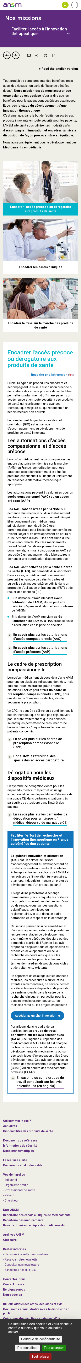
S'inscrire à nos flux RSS (20, 1269)
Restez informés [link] (14, 1249)
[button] (65, 5)
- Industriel (10, 1179)
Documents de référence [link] (20, 1140)
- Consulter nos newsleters (21, 1264)
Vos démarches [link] (14, 1174)
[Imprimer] (45, 55)
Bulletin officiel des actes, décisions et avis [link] (33, 1304)
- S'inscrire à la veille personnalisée (25, 1254)
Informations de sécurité (20, 1145)
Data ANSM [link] (11, 1209)
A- (15, 55)
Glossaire (10, 1239)
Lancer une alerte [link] (15, 1160)
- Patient (8, 1195)
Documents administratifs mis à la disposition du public (37, 1311)
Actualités (10, 1126)
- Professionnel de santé (19, 1190)
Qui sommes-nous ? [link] (17, 1120)
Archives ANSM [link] (13, 1234)
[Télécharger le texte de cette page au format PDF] (54, 55)
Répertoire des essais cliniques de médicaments (37, 1215)
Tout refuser (40, 1356)
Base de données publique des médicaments (34, 1225)
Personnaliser (27, 1348)
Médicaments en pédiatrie (22, 147)
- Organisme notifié (15, 1185)
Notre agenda (12, 1294)
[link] (12, 5)
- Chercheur (10, 1200)
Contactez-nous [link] (14, 1279)
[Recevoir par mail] (29, 55)
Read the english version (49, 375)
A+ (7, 55)
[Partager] (37, 55)
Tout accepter (54, 1348)
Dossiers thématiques (18, 1150)
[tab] (40, 29)
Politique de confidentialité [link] (40, 1339)
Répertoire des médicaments (23, 1220)
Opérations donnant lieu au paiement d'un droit (35, 1318)
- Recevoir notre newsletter (21, 1259)
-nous (14, 1289)
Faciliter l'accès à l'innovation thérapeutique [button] (39, 31)
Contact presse (13, 1284)
